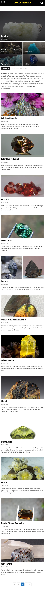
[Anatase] (22, 267)
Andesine (5, 199)
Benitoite (26, 64)
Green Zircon (6, 240)
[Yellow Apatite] (22, 346)
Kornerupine (6, 441)
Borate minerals (15, 9)
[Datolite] (22, 26)
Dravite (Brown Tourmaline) (13, 523)
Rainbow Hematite (9, 118)
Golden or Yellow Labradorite (13, 319)
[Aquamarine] (11, 62)
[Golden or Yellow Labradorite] (22, 306)
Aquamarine (4, 64)
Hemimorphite (28, 52)
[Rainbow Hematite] (22, 104)
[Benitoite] (33, 62)
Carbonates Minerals (28, 9)
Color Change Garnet (10, 158)
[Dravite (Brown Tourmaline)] (22, 509)
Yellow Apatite (7, 360)
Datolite (4, 36)
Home (13, 68)
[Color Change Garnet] (22, 145)
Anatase (4, 281)
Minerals (19, 68)
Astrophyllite (6, 563)
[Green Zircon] (22, 226)
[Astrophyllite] (22, 550)
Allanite (4, 401)
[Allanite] (22, 387)
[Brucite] (22, 468)
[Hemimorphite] (33, 50)
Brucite (4, 482)
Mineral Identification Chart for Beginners (10, 51)
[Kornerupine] (22, 428)
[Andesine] (22, 186)
